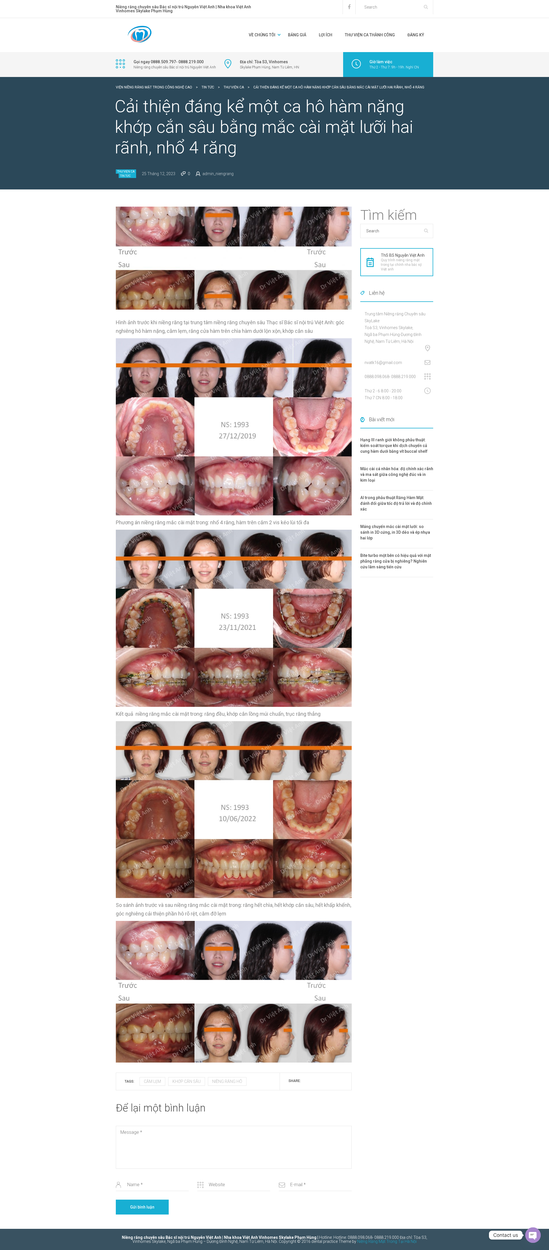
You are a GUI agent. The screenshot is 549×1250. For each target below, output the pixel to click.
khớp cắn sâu (186, 1081)
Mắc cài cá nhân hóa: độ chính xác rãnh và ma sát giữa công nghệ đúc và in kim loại (396, 474)
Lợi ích (325, 35)
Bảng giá (297, 35)
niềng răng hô (227, 1081)
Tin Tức (125, 175)
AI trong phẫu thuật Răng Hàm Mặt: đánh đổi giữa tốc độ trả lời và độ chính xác (396, 503)
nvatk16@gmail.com (383, 362)
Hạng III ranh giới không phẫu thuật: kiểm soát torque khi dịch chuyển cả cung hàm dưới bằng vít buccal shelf (393, 446)
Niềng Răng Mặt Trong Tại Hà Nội (387, 1241)
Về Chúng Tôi (262, 35)
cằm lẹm (152, 1081)
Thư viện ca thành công (370, 35)
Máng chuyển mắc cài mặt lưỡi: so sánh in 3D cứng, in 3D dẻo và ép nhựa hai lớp (395, 532)
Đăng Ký (415, 35)
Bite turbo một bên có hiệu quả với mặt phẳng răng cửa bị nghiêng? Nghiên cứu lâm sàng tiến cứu (395, 561)
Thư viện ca (126, 171)
